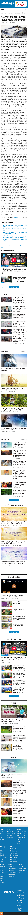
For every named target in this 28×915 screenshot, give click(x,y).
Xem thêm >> (24, 294)
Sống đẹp (2, 872)
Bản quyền (19, 912)
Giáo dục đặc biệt (13, 851)
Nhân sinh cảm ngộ (5, 391)
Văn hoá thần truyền (17, 458)
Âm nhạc (2, 849)
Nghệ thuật (19, 843)
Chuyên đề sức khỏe (12, 868)
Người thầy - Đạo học (14, 853)
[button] (26, 287)
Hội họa (1, 851)
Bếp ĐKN (1, 870)
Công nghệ (21, 866)
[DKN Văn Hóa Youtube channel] (23, 5)
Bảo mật (19, 910)
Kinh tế (14, 303)
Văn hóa (14, 496)
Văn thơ (1, 859)
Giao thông (2, 839)
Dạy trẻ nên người (13, 859)
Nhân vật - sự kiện (5, 598)
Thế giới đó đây (10, 837)
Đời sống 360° (3, 866)
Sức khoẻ (2, 883)
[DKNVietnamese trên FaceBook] (17, 3)
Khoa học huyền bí (20, 13)
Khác (14, 741)
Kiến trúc (2, 853)
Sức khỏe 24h (11, 877)
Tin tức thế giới (10, 831)
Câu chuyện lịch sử (16, 480)
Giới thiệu (19, 905)
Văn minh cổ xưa (3, 857)
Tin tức (20, 872)
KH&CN (20, 864)
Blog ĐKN (2, 879)
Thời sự (1, 829)
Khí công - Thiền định (12, 872)
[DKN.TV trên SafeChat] (16, 3)
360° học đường (13, 861)
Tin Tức (2, 662)
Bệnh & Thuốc (11, 866)
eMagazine (14, 703)
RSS (18, 907)
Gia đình (1, 868)
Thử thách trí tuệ (13, 849)
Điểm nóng (15, 319)
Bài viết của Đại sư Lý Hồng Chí (14, 505)
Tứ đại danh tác (20, 839)
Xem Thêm (14, 287)
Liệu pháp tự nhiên (11, 874)
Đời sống (15, 467)
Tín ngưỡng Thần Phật (5, 431)
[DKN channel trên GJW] (22, 3)
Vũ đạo (1, 861)
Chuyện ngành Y (11, 870)
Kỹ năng (1, 877)
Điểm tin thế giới (16, 326)
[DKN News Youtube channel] (18, 5)
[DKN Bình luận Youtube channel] (21, 5)
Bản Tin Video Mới (15, 639)
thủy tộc (15, 245)
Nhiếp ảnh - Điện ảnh (4, 855)
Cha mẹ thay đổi (13, 857)
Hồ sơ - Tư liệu (9, 835)
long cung (10, 245)
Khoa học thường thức (23, 870)
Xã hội (1, 835)
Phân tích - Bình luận (11, 833)
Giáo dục (12, 847)
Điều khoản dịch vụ (19, 909)
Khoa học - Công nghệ (7, 13)
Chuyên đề (19, 841)
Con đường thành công (14, 855)
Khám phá (2, 874)
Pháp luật (15, 343)
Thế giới (14, 447)
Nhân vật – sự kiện (14, 577)
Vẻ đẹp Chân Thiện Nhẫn (6, 371)
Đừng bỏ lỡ (14, 757)
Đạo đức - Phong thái (17, 311)
